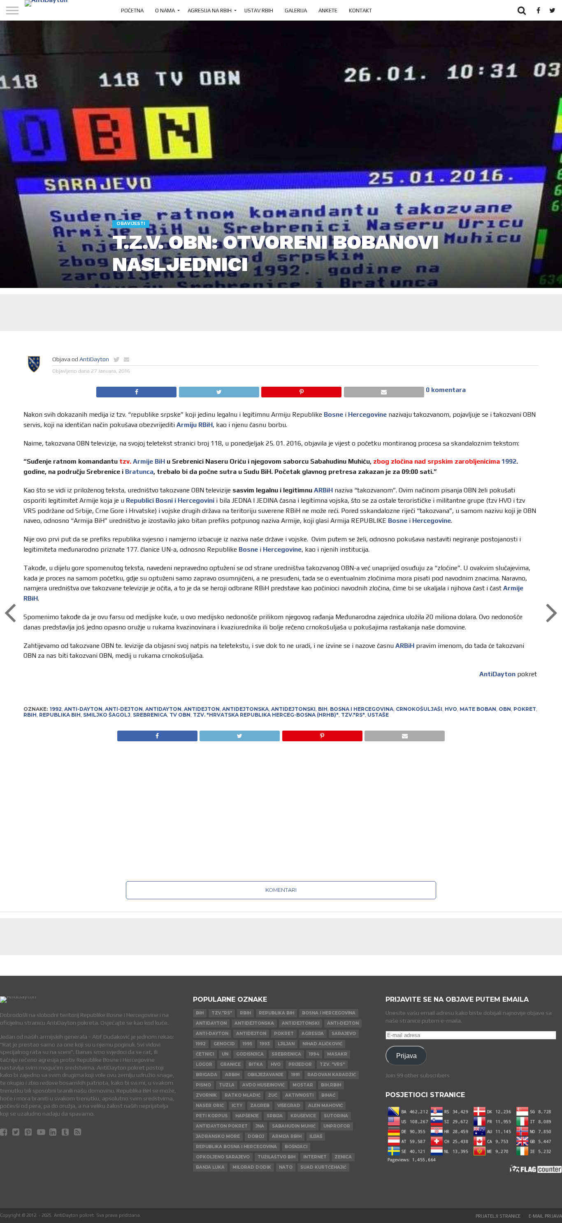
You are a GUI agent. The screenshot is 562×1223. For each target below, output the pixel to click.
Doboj (256, 1136)
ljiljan (286, 1044)
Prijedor (300, 1064)
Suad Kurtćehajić (323, 1167)
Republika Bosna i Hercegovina (236, 1146)
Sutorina (336, 1116)
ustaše (378, 715)
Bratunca (139, 472)
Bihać (328, 1095)
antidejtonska (245, 709)
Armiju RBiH (194, 425)
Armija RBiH (287, 1136)
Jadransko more (218, 1136)
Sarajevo (344, 1033)
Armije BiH (149, 461)
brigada (206, 1074)
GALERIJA (296, 10)
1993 (265, 1044)
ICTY (237, 1105)
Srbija (275, 1116)
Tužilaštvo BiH (276, 1157)
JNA (259, 1126)
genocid (224, 1044)
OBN (505, 709)
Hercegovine (367, 414)
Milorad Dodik (251, 1167)
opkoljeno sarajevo (223, 1157)
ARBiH (323, 490)
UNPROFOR (336, 1126)
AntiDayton (94, 359)
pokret (524, 709)
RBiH (30, 715)
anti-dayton (83, 709)
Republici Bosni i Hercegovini (170, 500)
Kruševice (303, 1116)
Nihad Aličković (322, 1044)
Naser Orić (210, 1105)
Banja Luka (210, 1167)
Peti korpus (212, 1116)
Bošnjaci (296, 1146)
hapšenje (247, 1116)
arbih (232, 1074)
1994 (314, 1054)
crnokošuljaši (419, 709)
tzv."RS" (353, 715)
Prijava (406, 1055)
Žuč (272, 1095)
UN (225, 1054)
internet (315, 1157)
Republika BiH (60, 715)
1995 (247, 1044)
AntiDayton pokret (222, 1126)
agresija (313, 1033)
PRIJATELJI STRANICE (498, 1216)
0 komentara (446, 390)
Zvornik (206, 1095)
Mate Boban (478, 709)
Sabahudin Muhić (294, 1126)
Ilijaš (315, 1136)
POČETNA (132, 10)
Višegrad (288, 1105)
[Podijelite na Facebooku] (136, 390)
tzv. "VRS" (332, 1064)
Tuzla (227, 1085)
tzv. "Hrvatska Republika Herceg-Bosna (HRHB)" (266, 715)
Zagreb (259, 1105)
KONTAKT (360, 10)
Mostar (303, 1085)
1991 (295, 1074)
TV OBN (180, 715)
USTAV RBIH (258, 10)
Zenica (343, 1157)
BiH (322, 709)
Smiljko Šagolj (106, 715)
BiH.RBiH (331, 1085)
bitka (255, 1064)
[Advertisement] (281, 312)
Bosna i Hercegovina (361, 709)
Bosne (333, 414)
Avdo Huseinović (263, 1085)
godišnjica (250, 1054)
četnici (205, 1054)
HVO (451, 709)
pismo (203, 1085)
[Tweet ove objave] (218, 390)
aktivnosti (299, 1095)
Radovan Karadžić (331, 1074)
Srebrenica (150, 715)
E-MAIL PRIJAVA (545, 1216)
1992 (509, 461)
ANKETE (327, 10)
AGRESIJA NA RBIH (210, 10)
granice (230, 1064)
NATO (286, 1167)
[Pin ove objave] (301, 390)
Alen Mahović (325, 1105)
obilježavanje (265, 1074)
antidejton (202, 709)
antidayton (163, 709)
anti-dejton (124, 709)
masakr (337, 1054)
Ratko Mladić (242, 1095)
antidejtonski (293, 709)
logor (204, 1064)
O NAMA (165, 10)
